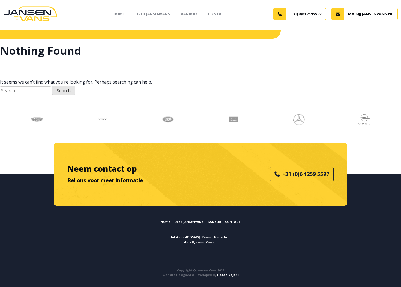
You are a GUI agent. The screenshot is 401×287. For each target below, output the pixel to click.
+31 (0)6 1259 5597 (305, 174)
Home (118, 13)
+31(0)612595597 (306, 13)
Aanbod (189, 13)
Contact (217, 13)
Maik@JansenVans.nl (370, 13)
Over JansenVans (152, 13)
